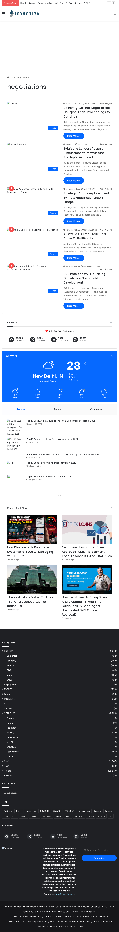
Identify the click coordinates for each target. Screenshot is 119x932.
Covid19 (56, 811)
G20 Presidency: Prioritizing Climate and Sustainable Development (84, 278)
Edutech (11, 718)
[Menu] (3, 14)
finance (97, 811)
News (67, 816)
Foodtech (11, 727)
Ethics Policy (86, 921)
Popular (21, 409)
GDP (9, 670)
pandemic (79, 816)
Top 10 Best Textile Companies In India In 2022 (51, 462)
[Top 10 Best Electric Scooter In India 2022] (15, 481)
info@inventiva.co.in (65, 894)
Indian (23, 816)
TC (110, 816)
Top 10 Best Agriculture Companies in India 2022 (52, 439)
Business (8, 651)
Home (12, 77)
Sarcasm (8, 708)
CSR (15, 916)
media (58, 816)
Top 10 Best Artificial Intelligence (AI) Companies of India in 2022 (61, 420)
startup (91, 816)
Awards (53, 926)
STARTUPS (9, 713)
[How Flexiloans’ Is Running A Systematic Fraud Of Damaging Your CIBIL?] (32, 529)
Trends (7, 771)
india (14, 816)
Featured (8, 694)
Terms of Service (53, 916)
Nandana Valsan (73, 189)
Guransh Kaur (71, 103)
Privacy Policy (36, 916)
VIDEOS (8, 775)
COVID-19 (44, 811)
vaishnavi (70, 144)
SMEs (9, 679)
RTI (6, 703)
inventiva (35, 816)
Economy (11, 660)
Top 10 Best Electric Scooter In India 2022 (48, 476)
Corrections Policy (103, 921)
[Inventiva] (24, 14)
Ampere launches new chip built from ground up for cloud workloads (62, 454)
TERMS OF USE (16, 921)
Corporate (12, 655)
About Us (23, 916)
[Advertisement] (59, 47)
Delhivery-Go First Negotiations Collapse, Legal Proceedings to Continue (87, 112)
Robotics (11, 747)
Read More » (73, 136)
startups (101, 816)
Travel (10, 756)
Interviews (9, 699)
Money (10, 675)
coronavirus (31, 811)
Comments (96, 409)
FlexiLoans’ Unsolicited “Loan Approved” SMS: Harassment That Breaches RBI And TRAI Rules (87, 551)
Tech (6, 766)
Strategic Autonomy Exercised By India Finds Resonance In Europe (86, 197)
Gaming (10, 732)
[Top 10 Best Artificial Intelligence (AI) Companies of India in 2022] (15, 427)
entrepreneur (84, 811)
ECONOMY (69, 811)
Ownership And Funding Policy (41, 921)
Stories (7, 761)
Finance (10, 665)
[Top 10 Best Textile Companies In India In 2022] (15, 467)
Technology (13, 751)
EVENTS (8, 689)
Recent (58, 409)
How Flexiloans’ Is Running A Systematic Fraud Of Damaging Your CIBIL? (55, 3)
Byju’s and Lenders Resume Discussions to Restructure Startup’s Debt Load (83, 152)
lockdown (47, 816)
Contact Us (69, 916)
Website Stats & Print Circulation (92, 916)
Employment (10, 684)
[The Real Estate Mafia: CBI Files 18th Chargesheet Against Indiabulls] (32, 579)
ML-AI (10, 742)
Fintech (10, 723)
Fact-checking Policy (68, 921)
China (18, 811)
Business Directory (68, 926)
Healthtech (12, 737)
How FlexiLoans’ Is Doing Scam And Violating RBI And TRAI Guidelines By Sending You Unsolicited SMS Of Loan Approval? (84, 606)
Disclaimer (43, 926)
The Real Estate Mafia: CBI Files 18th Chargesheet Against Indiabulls (30, 601)
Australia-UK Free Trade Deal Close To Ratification (84, 236)
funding (108, 811)
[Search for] (115, 14)
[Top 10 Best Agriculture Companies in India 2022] (15, 444)
